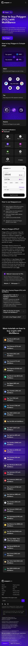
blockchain (20, 247)
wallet (17, 267)
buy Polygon (16, 259)
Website (6, 283)
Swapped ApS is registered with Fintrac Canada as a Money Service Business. (10, 622)
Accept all (5, 643)
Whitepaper (14, 283)
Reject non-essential (15, 643)
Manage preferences (6, 640)
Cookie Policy (14, 640)
